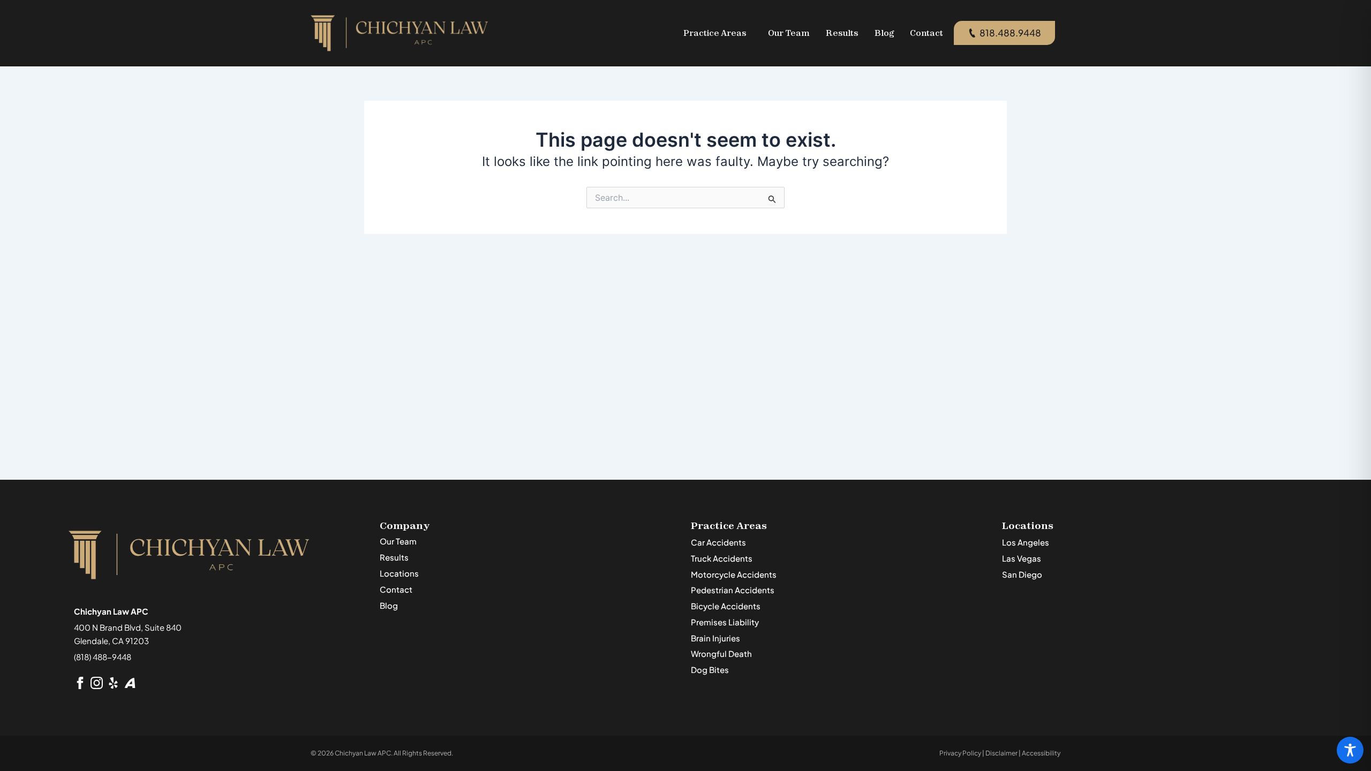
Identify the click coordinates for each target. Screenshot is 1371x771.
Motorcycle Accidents (734, 574)
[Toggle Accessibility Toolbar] (1350, 750)
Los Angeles (1025, 542)
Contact (926, 33)
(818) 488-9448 (102, 657)
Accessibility (1041, 753)
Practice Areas (715, 33)
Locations (399, 573)
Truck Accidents (721, 558)
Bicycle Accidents (725, 606)
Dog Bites (710, 669)
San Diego (1022, 574)
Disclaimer (1001, 753)
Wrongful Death (721, 653)
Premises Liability (725, 622)
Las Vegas (1021, 558)
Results (842, 33)
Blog (884, 33)
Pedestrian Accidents (732, 590)
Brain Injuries (715, 638)
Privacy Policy (960, 753)
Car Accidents (718, 542)
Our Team (789, 33)
